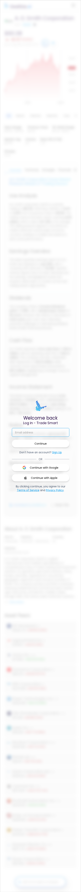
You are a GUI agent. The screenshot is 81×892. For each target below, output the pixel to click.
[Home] (40, 406)
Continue (40, 444)
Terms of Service (28, 490)
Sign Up (57, 452)
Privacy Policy (55, 490)
